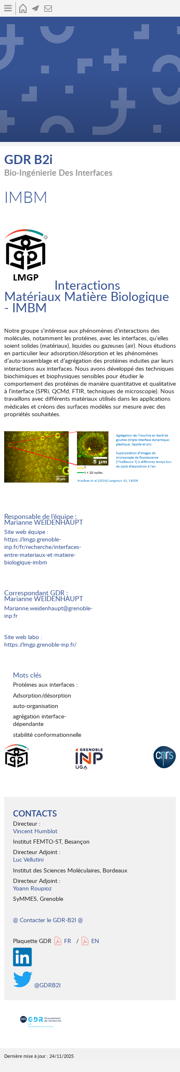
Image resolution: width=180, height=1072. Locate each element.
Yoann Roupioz (32, 888)
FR (67, 941)
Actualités (35, 8)
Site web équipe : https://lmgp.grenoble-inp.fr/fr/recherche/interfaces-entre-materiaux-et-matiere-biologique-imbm (42, 547)
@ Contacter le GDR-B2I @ (48, 920)
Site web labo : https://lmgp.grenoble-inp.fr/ (40, 640)
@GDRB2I (47, 985)
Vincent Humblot (35, 831)
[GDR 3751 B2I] (41, 1022)
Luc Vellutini (28, 859)
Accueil (23, 8)
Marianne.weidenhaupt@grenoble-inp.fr (48, 611)
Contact (48, 8)
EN (95, 941)
